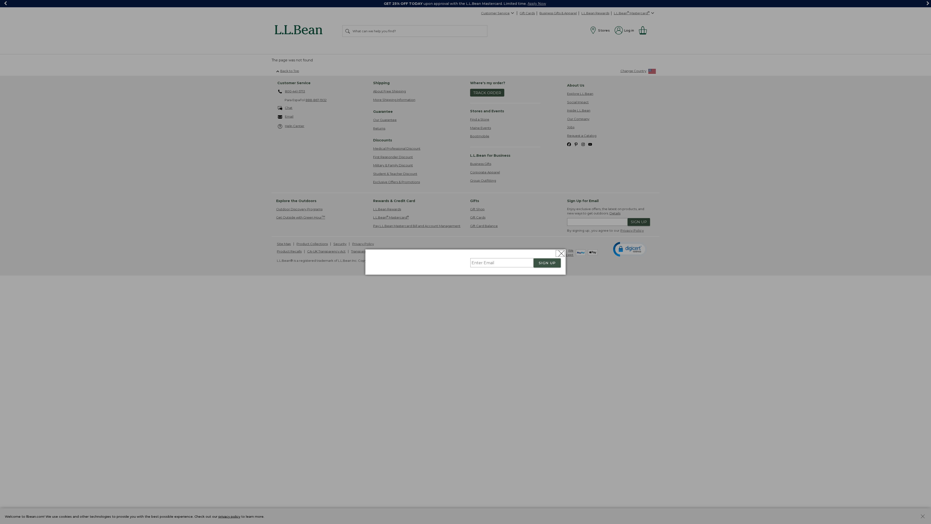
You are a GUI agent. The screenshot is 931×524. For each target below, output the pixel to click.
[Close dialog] (560, 253)
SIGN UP (547, 263)
